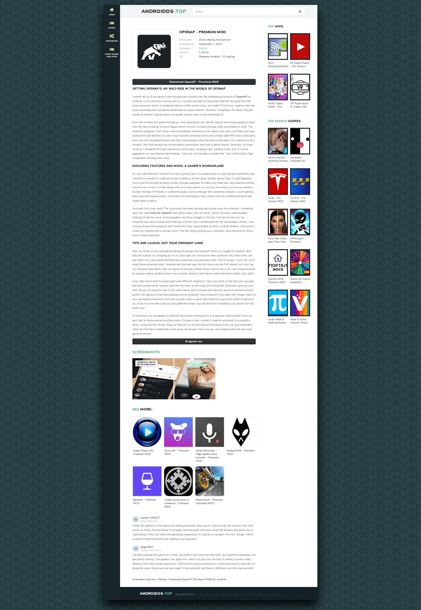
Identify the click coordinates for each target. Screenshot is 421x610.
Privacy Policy (215, 594)
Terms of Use (267, 594)
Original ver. (194, 341)
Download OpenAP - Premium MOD (194, 82)
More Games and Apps (112, 55)
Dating (203, 48)
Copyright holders (247, 594)
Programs (112, 41)
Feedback (230, 594)
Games (111, 28)
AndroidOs (163, 11)
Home (112, 14)
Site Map (200, 594)
